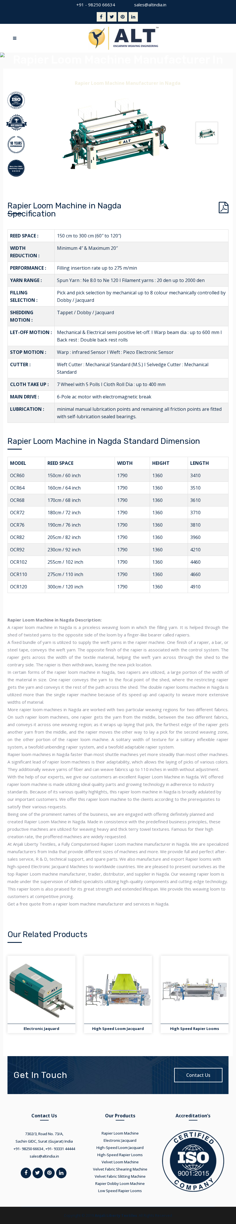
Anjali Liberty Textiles (116, 1215)
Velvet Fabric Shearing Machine (120, 1169)
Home (63, 83)
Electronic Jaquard (41, 1028)
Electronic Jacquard (120, 1140)
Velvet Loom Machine (120, 1161)
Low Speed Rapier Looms (120, 1190)
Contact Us (198, 1075)
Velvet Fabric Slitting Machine (120, 1176)
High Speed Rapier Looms (194, 1028)
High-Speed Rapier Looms (120, 1154)
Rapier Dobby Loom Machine (120, 1183)
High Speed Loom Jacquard (118, 1028)
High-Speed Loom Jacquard (120, 1147)
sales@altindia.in (150, 4)
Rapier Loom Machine (120, 1133)
